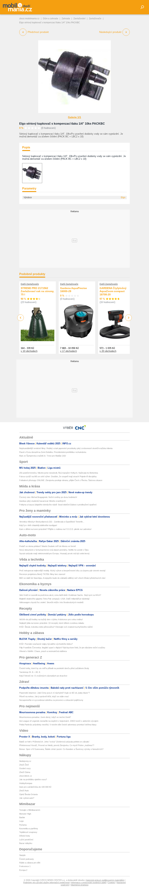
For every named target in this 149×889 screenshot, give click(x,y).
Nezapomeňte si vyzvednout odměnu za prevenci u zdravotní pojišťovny (51, 700)
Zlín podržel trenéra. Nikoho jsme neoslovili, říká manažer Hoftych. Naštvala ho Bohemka (58, 473)
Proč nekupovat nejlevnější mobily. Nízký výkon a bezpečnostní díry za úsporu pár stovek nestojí (62, 570)
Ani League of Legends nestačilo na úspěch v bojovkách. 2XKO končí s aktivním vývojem (58, 721)
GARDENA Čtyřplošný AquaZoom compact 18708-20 (113, 291)
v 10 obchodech (29, 351)
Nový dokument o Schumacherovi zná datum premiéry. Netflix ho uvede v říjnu (53, 550)
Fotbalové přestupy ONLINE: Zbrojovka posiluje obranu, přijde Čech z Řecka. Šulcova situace (60, 480)
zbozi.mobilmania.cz (29, 18)
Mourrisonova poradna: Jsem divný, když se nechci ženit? (45, 717)
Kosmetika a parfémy (28, 828)
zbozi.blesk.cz (25, 776)
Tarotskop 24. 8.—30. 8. (30, 672)
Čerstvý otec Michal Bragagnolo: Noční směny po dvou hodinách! (48, 497)
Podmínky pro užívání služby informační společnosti (46, 882)
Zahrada (66, 18)
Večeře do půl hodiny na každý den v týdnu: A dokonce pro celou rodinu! (51, 619)
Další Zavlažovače (30, 284)
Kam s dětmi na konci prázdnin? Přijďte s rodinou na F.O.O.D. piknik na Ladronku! (55, 529)
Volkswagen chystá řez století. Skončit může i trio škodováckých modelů (51, 602)
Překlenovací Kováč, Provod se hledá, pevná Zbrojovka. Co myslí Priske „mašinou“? (56, 745)
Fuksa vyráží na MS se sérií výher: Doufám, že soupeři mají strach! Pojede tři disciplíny (58, 476)
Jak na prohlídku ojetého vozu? (33, 779)
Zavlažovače (95, 18)
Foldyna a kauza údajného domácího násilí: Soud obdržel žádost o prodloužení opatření (57, 505)
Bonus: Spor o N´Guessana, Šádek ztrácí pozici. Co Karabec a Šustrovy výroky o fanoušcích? (61, 749)
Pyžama (23, 825)
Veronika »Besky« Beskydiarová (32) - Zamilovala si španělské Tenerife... (51, 522)
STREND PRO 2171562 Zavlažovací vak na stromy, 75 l (37, 291)
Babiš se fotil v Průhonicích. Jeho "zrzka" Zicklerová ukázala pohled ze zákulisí (54, 742)
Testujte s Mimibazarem (29, 810)
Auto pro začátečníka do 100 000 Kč (35, 787)
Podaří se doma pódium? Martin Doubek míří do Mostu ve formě (47, 546)
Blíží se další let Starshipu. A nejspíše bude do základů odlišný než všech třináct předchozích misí (62, 578)
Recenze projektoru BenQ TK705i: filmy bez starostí (42, 574)
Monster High (25, 814)
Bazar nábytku (25, 843)
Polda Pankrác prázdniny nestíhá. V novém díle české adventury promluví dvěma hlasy (57, 725)
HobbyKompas (25, 783)
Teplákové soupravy (28, 832)
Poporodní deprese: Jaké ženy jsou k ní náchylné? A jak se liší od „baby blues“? (54, 693)
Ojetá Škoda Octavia (28, 794)
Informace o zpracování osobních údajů (88, 882)
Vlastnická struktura (79, 885)
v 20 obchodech (108, 351)
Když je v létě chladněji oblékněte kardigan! (38, 525)
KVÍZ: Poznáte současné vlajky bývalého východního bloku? (46, 644)
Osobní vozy (25, 768)
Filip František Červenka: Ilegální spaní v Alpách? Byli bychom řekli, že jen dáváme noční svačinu (62, 647)
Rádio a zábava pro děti (29, 863)
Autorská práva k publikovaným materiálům (105, 880)
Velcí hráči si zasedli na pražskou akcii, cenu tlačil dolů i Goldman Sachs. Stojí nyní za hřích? (60, 595)
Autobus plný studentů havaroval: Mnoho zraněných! (42, 501)
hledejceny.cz (25, 761)
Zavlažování (79, 18)
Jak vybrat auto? (26, 798)
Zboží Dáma (24, 772)
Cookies (111, 882)
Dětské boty (24, 836)
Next (129, 317)
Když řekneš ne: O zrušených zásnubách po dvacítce (43, 676)
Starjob (22, 855)
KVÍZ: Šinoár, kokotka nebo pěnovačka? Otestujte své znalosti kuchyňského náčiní (56, 627)
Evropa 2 (23, 870)
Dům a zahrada (50, 18)
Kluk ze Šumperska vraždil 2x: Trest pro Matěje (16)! (42, 456)
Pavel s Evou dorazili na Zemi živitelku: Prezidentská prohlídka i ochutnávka (52, 452)
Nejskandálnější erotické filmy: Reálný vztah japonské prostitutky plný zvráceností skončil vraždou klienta (65, 448)
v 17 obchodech (68, 351)
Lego (21, 821)
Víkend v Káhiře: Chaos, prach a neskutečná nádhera (43, 651)
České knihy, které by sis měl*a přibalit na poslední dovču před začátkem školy (54, 668)
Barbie (22, 817)
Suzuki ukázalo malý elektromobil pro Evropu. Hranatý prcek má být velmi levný (54, 553)
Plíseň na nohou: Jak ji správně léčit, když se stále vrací (44, 696)
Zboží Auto (24, 790)
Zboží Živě (24, 765)
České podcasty (26, 859)
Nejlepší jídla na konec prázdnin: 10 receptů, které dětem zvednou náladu (51, 623)
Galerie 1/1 (74, 117)
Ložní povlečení (26, 840)
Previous (20, 317)
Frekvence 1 (25, 866)
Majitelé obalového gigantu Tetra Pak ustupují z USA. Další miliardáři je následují (54, 599)
